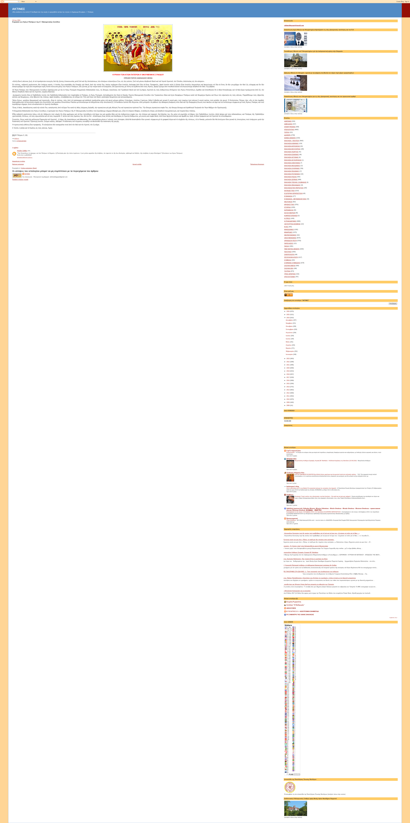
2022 (288, 362)
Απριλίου (289, 345)
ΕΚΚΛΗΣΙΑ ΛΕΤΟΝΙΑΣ (291, 157)
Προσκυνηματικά (292, 518)
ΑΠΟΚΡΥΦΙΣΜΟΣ (289, 127)
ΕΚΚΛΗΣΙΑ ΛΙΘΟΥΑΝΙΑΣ (292, 163)
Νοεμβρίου (289, 323)
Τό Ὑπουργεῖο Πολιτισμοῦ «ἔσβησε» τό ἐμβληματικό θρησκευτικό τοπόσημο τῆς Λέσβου (310, 565)
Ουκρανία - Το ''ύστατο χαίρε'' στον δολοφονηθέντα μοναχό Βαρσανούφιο (305, 546)
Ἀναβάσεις (290, 494)
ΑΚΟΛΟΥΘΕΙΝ (291, 608)
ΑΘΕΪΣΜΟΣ (288, 121)
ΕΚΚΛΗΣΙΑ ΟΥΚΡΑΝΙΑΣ (292, 168)
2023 (288, 358)
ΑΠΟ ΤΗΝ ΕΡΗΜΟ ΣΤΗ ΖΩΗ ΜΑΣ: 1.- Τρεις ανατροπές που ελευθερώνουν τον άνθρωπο (310, 571)
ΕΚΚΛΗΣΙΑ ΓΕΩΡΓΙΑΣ (291, 152)
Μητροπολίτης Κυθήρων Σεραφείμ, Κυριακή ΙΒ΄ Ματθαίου (300, 552)
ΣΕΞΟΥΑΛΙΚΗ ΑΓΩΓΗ (291, 257)
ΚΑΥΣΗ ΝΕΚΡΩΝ (289, 213)
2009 (288, 402)
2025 (288, 314)
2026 (288, 311)
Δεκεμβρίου (289, 320)
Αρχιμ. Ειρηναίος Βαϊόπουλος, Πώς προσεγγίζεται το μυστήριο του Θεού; (305, 559)
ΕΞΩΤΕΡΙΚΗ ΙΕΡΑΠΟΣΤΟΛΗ (293, 193)
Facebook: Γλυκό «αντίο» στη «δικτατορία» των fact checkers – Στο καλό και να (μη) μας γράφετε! (323, 496)
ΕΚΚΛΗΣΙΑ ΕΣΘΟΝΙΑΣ (291, 154)
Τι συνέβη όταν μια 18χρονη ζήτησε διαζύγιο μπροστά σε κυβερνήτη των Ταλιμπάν (308, 584)
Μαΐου (288, 342)
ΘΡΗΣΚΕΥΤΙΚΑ (289, 204)
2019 (288, 371)
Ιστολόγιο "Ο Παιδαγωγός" (295, 605)
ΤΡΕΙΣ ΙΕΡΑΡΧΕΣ (290, 274)
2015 (288, 383)
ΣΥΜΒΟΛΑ (287, 260)
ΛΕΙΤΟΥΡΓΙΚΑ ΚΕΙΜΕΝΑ (292, 224)
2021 (288, 365)
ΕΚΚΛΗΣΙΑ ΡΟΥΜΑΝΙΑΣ (292, 174)
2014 (288, 387)
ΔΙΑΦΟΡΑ (287, 135)
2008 (288, 405)
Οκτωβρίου (289, 326)
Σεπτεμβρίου (290, 329)
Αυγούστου (289, 332)
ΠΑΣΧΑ (286, 246)
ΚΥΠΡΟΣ (287, 218)
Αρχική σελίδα (137, 164)
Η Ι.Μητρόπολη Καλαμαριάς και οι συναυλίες (297, 591)
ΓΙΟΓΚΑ (286, 132)
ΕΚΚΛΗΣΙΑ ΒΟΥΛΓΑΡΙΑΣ (292, 149)
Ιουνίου (288, 339)
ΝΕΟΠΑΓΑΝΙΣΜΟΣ (290, 235)
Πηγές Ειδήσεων (291, 520)
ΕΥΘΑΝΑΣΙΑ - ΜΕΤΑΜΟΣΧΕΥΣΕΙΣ (295, 199)
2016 (288, 380)
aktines (27, 173)
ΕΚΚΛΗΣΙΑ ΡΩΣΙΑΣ (290, 177)
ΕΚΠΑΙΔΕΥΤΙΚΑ (289, 190)
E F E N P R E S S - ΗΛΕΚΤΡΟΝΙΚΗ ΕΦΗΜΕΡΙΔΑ (302, 611)
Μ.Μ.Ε (286, 227)
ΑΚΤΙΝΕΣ (18, 9)
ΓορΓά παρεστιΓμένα (293, 450)
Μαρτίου (288, 348)
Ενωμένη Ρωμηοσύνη (293, 602)
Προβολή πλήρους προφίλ (20, 179)
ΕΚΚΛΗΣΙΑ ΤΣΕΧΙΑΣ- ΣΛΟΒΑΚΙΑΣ (295, 182)
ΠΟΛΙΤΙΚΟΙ (287, 252)
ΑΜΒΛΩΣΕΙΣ (288, 124)
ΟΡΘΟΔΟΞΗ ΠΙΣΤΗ (290, 240)
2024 (288, 317)
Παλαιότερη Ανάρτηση (257, 164)
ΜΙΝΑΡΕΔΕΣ (288, 232)
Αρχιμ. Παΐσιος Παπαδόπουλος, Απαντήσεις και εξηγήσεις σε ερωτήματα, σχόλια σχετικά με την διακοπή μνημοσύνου (319, 578)
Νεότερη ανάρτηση (18, 164)
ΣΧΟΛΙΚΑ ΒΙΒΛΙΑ (289, 265)
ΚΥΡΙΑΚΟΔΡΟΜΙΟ (21, 141)
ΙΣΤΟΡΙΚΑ (287, 207)
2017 (288, 377)
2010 (288, 399)
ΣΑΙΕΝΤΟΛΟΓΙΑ (289, 254)
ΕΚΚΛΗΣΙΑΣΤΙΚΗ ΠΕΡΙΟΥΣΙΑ (293, 188)
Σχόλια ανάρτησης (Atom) (29, 168)
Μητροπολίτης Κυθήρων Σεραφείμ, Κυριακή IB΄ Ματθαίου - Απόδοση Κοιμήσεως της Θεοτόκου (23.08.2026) (326, 460)
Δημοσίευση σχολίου (18, 161)
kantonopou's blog (292, 486)
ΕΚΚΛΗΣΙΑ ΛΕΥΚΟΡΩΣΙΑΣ (293, 160)
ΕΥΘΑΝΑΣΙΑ (288, 196)
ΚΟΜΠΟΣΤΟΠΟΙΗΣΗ (290, 215)
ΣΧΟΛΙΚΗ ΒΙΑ (288, 268)
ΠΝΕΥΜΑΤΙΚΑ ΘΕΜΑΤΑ (291, 249)
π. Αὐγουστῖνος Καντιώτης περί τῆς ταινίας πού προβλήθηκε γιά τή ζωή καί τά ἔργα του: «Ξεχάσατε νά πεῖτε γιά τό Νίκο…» (321, 533)
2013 (288, 390)
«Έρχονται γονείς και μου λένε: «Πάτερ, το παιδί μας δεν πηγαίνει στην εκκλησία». (308, 539)
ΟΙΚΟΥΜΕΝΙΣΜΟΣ (290, 238)
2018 (288, 374)
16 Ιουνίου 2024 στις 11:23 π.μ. (24, 157)
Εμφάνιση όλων (393, 617)
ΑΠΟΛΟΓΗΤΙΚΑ (289, 129)
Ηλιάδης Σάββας (22, 151)
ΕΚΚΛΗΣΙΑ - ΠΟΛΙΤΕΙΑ (291, 140)
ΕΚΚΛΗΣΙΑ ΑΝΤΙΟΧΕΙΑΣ (292, 146)
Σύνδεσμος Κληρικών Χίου (295, 472)
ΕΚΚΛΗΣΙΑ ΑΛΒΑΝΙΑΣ (291, 143)
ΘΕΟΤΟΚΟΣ (288, 202)
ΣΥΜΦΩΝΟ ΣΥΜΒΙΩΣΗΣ (292, 263)
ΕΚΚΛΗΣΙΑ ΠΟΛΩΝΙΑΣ (291, 171)
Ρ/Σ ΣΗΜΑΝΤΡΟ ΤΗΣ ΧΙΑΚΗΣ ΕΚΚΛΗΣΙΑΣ (300, 614)
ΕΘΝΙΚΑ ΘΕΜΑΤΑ (290, 138)
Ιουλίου (288, 335)
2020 (288, 368)
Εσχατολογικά (290, 452)
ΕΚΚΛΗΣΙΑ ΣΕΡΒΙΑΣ (291, 179)
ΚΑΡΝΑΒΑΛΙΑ (288, 210)
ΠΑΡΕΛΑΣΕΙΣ (288, 243)
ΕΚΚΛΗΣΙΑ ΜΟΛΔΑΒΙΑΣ (292, 165)
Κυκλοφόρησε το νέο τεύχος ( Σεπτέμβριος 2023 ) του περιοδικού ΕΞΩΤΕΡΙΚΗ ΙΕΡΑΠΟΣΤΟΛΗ (313, 512)
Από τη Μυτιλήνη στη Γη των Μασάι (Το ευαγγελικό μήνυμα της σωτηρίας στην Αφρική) (311, 488)
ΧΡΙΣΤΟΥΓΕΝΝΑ (289, 277)
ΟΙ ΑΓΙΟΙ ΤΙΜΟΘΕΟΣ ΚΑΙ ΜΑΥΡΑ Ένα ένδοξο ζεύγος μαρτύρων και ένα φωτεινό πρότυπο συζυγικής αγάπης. (326, 474)
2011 (288, 396)
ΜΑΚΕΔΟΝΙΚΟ (289, 229)
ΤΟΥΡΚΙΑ (287, 271)
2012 (288, 393)
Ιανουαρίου (289, 354)
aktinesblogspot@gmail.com (294, 25)
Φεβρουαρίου (290, 351)
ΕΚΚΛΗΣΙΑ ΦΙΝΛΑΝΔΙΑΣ (292, 185)
